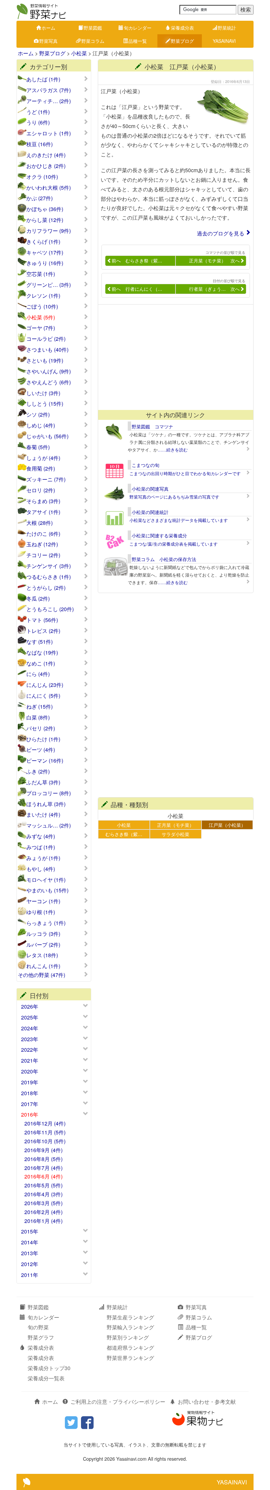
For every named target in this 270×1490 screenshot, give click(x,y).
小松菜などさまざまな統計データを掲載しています (178, 520)
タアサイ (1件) (43, 512)
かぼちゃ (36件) (44, 209)
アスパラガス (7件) (48, 90)
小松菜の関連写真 (150, 488)
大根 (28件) (39, 523)
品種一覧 (137, 41)
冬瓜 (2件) (38, 598)
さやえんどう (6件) (48, 382)
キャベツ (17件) (44, 252)
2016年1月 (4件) (43, 1221)
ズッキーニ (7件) (46, 479)
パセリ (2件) (40, 728)
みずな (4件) (40, 836)
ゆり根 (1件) (40, 912)
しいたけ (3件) (43, 393)
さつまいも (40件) (47, 349)
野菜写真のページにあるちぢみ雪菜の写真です (174, 497)
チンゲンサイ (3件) (48, 566)
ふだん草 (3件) (43, 782)
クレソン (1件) (43, 295)
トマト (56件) (42, 620)
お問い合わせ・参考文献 (207, 1401)
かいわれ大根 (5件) (48, 187)
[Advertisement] (172, 357)
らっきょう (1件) (46, 923)
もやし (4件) (40, 869)
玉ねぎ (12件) (42, 544)
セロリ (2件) (40, 490)
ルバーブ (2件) (43, 944)
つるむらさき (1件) (48, 577)
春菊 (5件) (38, 447)
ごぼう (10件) (42, 306)
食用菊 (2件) (40, 468)
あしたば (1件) (43, 79)
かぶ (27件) (39, 198)
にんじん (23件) (44, 685)
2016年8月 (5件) (43, 1159)
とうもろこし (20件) (50, 609)
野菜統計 (227, 27)
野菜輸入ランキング (130, 1327)
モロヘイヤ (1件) (46, 879)
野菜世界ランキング (130, 1358)
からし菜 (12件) (44, 220)
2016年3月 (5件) (43, 1203)
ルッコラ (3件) (43, 933)
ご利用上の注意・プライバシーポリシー (117, 1401)
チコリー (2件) (43, 555)
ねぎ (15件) (39, 706)
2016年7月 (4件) (43, 1168)
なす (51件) (39, 641)
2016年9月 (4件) (43, 1150)
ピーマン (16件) (44, 760)
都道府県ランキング (130, 1347)
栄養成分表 (182, 27)
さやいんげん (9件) (48, 371)
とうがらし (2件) (46, 587)
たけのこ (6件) (43, 533)
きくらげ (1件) (43, 241)
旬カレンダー (137, 27)
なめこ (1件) (40, 663)
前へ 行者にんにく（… (137, 288)
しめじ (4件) (40, 425)
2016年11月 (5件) (45, 1132)
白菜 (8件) (38, 717)
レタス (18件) (42, 955)
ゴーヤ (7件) (40, 328)
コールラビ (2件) (46, 338)
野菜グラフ (41, 1337)
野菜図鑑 (93, 27)
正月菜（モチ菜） (175, 824)
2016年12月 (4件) (45, 1123)
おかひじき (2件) (46, 166)
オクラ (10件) (42, 176)
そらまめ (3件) (43, 501)
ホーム (48, 27)
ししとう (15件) (44, 403)
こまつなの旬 (145, 465)
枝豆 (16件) (39, 144)
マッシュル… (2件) (48, 825)
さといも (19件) (44, 360)
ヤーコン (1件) (43, 901)
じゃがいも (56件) (47, 436)
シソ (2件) (38, 414)
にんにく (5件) (43, 695)
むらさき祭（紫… (123, 833)
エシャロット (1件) (48, 133)
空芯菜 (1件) (40, 274)
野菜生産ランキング (130, 1317)
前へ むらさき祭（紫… (137, 260)
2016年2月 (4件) (43, 1212)
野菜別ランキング (128, 1337)
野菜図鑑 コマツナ (152, 426)
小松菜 (79, 53)
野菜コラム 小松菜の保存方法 (164, 559)
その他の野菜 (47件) (41, 975)
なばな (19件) (42, 652)
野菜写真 (48, 41)
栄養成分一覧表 (46, 1378)
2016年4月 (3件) (43, 1194)
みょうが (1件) (43, 858)
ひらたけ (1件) (43, 739)
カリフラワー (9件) (48, 230)
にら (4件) (38, 674)
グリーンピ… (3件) (48, 284)
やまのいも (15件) (47, 890)
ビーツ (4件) (40, 749)
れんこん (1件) (43, 966)
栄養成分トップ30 (49, 1368)
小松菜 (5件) (40, 317)
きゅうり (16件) (44, 263)
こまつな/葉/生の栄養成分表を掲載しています (173, 544)
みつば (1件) (40, 847)
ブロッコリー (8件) (48, 793)
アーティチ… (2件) (48, 101)
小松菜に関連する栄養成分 (159, 535)
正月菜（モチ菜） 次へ (214, 260)
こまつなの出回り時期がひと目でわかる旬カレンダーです (185, 473)
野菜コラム (92, 41)
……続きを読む (173, 450)
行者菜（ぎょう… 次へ (214, 288)
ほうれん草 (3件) (46, 804)
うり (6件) (38, 122)
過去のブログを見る (220, 233)
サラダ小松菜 (175, 833)
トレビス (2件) (43, 631)
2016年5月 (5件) (43, 1185)
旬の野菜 (38, 1327)
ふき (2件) (38, 771)
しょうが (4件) (43, 458)
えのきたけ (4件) (46, 155)
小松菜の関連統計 (150, 512)
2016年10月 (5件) (45, 1141)
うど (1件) (38, 112)
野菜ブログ (182, 41)
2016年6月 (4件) (43, 1176)
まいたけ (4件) (43, 814)
